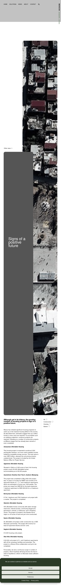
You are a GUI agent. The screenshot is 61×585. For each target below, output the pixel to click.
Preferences (30, 577)
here (13, 433)
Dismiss (30, 572)
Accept (30, 568)
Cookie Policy (25, 580)
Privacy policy (35, 580)
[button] (39, 5)
